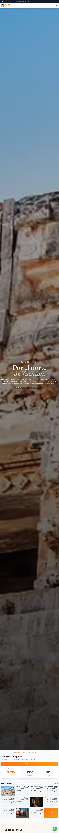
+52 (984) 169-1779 (19, 1)
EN (25, 1)
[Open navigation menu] (56, 5)
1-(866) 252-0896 (8, 1)
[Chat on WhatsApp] (55, 829)
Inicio (2, 753)
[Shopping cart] (52, 5)
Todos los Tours (10, 753)
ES (28, 1)
